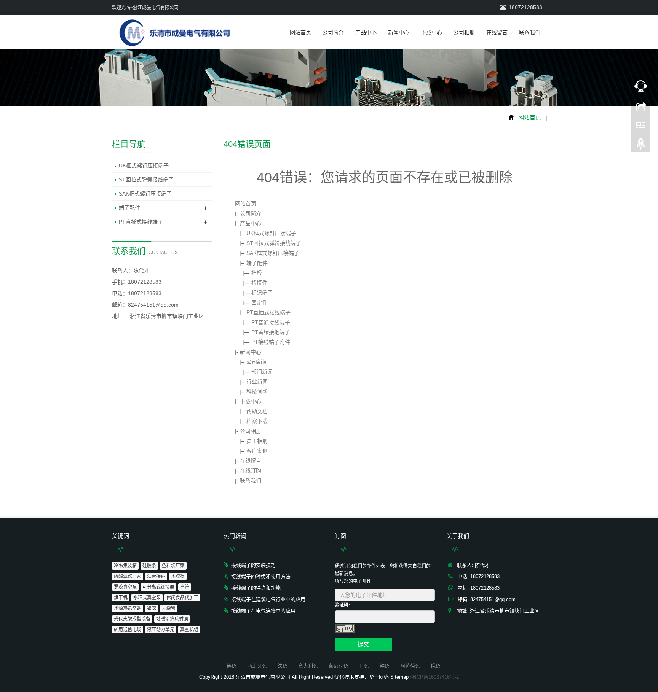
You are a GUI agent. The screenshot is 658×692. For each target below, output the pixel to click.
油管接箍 (156, 576)
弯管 (184, 587)
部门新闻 (262, 372)
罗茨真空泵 (125, 587)
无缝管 (169, 608)
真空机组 (189, 629)
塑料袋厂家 (173, 565)
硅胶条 (149, 565)
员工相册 (257, 441)
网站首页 (300, 32)
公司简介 (333, 32)
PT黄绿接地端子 (270, 332)
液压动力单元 (160, 629)
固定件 (259, 302)
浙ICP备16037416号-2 (434, 677)
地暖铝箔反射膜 (172, 619)
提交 (363, 644)
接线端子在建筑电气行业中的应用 (268, 599)
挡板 (256, 273)
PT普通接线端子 (270, 322)
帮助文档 (257, 411)
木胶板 (178, 576)
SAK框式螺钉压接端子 (272, 253)
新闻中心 (398, 32)
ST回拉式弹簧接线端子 (273, 243)
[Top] (640, 145)
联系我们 (529, 32)
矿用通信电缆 (127, 629)
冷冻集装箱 (125, 565)
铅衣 (151, 608)
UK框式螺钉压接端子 (271, 233)
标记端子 (262, 293)
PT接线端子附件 (270, 342)
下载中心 (431, 32)
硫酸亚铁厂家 (127, 576)
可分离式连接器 (158, 587)
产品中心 (366, 32)
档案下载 (257, 421)
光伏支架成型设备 (132, 619)
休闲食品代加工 (182, 597)
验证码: (342, 605)
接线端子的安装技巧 (253, 565)
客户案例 (257, 451)
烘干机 (121, 597)
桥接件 (259, 283)
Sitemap (399, 677)
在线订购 (250, 471)
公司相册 (464, 32)
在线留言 (497, 32)
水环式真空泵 (147, 597)
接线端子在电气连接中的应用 (263, 611)
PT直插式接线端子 (268, 312)
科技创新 (257, 391)
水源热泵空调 (127, 608)
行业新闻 (257, 382)
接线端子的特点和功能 (256, 588)
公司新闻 (257, 362)
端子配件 (257, 263)
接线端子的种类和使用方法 (261, 576)
